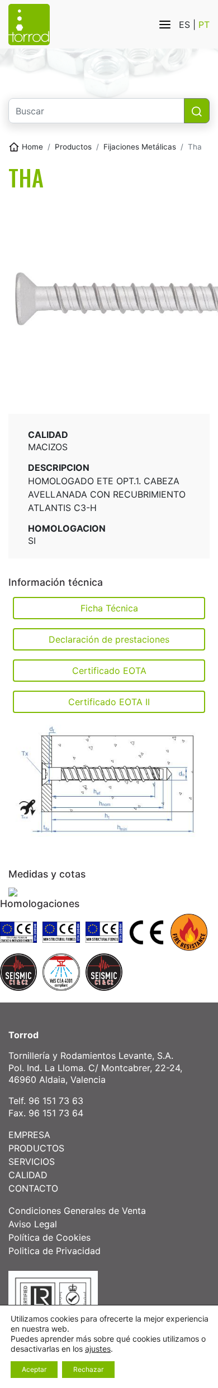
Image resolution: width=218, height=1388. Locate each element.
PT (204, 24)
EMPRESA (29, 1134)
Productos (73, 146)
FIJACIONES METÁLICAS (139, 146)
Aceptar (34, 1369)
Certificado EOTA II (109, 701)
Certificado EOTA (109, 670)
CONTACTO (33, 1188)
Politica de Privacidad (54, 1250)
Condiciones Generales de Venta (77, 1210)
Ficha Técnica (109, 608)
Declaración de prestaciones (109, 639)
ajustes (98, 1348)
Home (32, 146)
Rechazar (88, 1369)
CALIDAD (28, 1174)
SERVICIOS (31, 1161)
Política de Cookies (49, 1237)
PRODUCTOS (36, 1148)
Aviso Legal (32, 1224)
